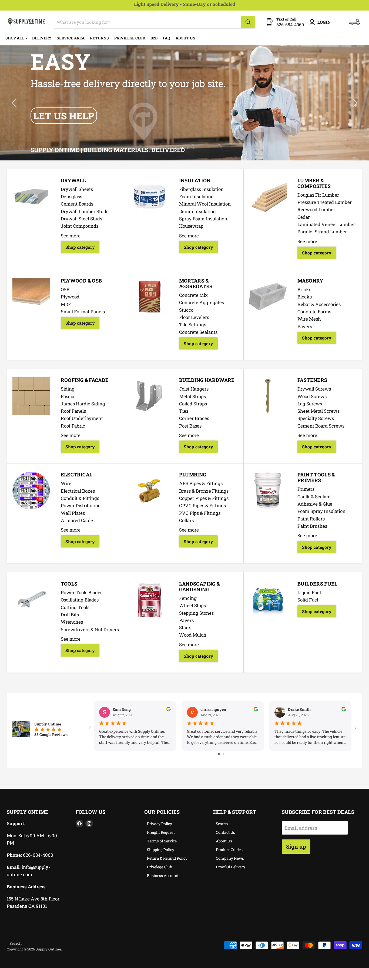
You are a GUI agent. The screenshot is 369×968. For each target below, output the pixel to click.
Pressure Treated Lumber (324, 202)
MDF (66, 304)
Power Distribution (81, 505)
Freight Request (161, 832)
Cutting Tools (75, 607)
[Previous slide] (14, 102)
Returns (99, 38)
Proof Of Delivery (230, 866)
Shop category (80, 247)
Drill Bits (70, 614)
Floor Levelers (194, 317)
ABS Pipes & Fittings (201, 483)
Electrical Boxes (78, 491)
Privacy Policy (159, 823)
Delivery (41, 38)
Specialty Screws (315, 418)
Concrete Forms (314, 311)
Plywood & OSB (81, 280)
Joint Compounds (79, 226)
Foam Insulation (196, 196)
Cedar (303, 217)
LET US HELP (63, 115)
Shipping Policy (160, 849)
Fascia (67, 396)
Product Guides (229, 849)
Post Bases (190, 426)
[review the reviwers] (168, 709)
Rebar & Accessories (319, 304)
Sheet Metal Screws (318, 411)
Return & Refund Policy (167, 858)
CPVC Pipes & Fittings (202, 505)
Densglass (71, 196)
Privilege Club (129, 38)
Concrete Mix (193, 295)
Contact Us (225, 832)
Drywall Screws (314, 389)
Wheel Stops (192, 605)
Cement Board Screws (320, 426)
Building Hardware (207, 380)
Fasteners (312, 380)
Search (222, 823)
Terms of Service (162, 840)
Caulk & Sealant (314, 496)
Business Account (163, 875)
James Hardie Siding (83, 404)
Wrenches (72, 622)
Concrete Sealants (198, 332)
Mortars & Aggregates (196, 283)
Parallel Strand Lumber (322, 231)
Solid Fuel (307, 600)
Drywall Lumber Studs (84, 211)
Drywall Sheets (77, 189)
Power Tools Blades (81, 592)
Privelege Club (159, 866)
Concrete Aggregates (201, 302)
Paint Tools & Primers (316, 477)
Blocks (304, 297)
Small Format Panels (83, 311)
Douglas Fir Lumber (318, 195)
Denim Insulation (197, 211)
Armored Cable (77, 520)
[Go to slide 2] (223, 754)
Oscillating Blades (80, 600)
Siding (68, 389)
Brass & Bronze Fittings (204, 491)
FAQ (166, 38)
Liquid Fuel (309, 592)
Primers (305, 489)
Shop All (15, 38)
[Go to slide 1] (219, 754)
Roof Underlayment (82, 418)
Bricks (304, 289)
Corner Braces (194, 418)
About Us (185, 38)
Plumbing (192, 474)
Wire (66, 483)
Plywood (70, 297)
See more (70, 236)
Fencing (188, 598)
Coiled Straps (193, 404)
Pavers (304, 326)
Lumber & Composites (314, 183)
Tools (69, 583)
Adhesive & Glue (314, 504)
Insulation (195, 180)
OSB (65, 289)
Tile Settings (192, 324)
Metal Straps (192, 396)
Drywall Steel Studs (81, 219)
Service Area (71, 38)
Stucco (186, 310)
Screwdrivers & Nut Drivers (90, 629)
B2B (153, 38)
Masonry (310, 280)
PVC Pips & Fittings (199, 513)
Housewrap (191, 226)
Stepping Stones (196, 613)
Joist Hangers (194, 389)
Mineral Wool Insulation (205, 204)
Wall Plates (73, 513)
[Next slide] (354, 102)
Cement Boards (77, 204)
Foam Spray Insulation (321, 511)
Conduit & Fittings (80, 498)
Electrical (77, 474)
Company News (230, 858)
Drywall (73, 180)
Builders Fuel (317, 583)
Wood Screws (312, 396)
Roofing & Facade (85, 380)
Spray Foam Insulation (203, 219)
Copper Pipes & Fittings (204, 498)
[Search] (248, 22)
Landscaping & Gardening (199, 586)
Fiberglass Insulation (201, 189)
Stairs (185, 627)
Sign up (296, 846)
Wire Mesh (309, 319)
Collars (186, 520)
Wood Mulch (192, 635)
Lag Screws (309, 404)
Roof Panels (73, 411)
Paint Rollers (311, 519)
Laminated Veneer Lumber (326, 224)
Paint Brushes (312, 526)
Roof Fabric (73, 426)
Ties (183, 411)
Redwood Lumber (316, 209)
